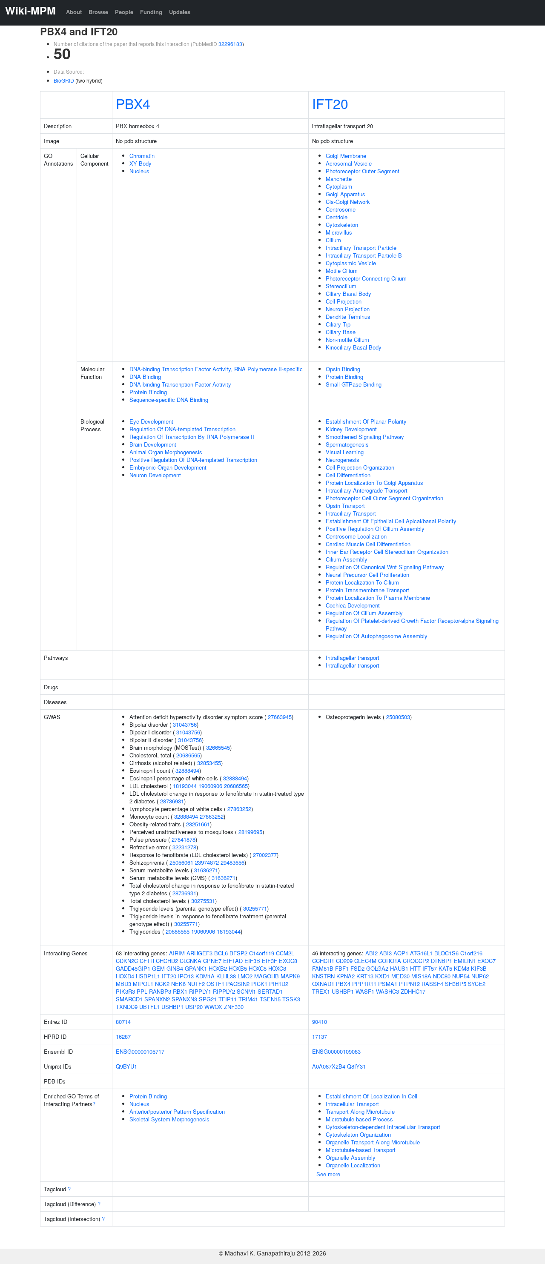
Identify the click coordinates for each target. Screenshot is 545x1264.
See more (328, 1174)
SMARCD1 (129, 999)
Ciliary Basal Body (348, 293)
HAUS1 (399, 968)
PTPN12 (409, 984)
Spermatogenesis (347, 444)
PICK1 (259, 984)
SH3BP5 (455, 984)
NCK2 (162, 984)
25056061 (181, 862)
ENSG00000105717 (140, 1051)
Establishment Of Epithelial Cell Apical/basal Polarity (391, 521)
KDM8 (461, 968)
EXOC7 (486, 961)
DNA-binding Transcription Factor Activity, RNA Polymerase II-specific (216, 369)
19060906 (210, 786)
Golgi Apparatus (345, 194)
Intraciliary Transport (351, 513)
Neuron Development (155, 475)
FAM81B (322, 968)
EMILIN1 (465, 961)
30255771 (255, 908)
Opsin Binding (343, 369)
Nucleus (139, 171)
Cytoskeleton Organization (358, 1134)
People (124, 12)
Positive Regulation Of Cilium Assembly (375, 529)
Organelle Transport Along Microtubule (373, 1142)
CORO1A (389, 961)
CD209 (344, 961)
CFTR (147, 961)
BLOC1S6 (446, 953)
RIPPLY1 (200, 991)
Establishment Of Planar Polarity (366, 421)
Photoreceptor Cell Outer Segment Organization (384, 498)
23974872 (207, 862)
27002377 (265, 855)
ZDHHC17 (413, 991)
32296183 (230, 43)
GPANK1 (196, 968)
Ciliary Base (341, 332)
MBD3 (123, 984)
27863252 (239, 809)
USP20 (194, 1007)
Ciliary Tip (338, 324)
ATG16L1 (421, 953)
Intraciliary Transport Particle (361, 248)
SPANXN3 (184, 999)
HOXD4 (125, 976)
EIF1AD (233, 961)
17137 (319, 1036)
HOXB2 (218, 968)
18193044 (185, 786)
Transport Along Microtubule (360, 1111)
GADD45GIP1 (133, 968)
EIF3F (269, 961)
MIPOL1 (143, 984)
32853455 (209, 763)
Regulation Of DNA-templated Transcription (182, 429)
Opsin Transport (345, 506)
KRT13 (364, 976)
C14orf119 (261, 953)
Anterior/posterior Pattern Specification (177, 1111)
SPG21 (208, 999)
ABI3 (385, 953)
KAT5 (445, 968)
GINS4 (174, 968)
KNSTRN (323, 976)
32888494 (187, 770)
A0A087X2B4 (328, 1066)
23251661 (198, 824)
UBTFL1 (149, 1007)
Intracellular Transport (352, 1104)
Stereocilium (341, 286)
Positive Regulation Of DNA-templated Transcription (193, 460)
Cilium (333, 240)
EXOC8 (288, 961)
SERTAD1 (270, 991)
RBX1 (180, 991)
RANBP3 (160, 991)
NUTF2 (196, 984)
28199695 (250, 832)
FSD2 (357, 968)
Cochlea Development (353, 605)
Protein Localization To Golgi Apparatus (374, 483)
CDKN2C (127, 961)
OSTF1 (215, 984)
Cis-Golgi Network (348, 202)
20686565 (188, 755)
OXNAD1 (323, 984)
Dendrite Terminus (348, 316)
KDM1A (205, 976)
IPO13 (186, 976)
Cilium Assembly (346, 559)
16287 (123, 1036)
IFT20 (330, 103)
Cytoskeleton (342, 225)
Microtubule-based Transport (361, 1150)
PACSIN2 (238, 984)
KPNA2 (345, 976)
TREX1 (321, 991)
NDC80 (441, 976)
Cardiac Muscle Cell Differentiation (368, 544)
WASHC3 (387, 991)
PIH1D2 (278, 984)
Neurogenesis (342, 460)
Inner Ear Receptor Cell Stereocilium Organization (387, 551)
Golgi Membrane (346, 156)
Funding (151, 12)
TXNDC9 (127, 1007)
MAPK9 (290, 976)
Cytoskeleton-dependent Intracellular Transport (383, 1127)
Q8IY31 (356, 1066)
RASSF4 (432, 984)
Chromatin (142, 156)
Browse (98, 12)
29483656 (232, 862)
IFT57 (429, 968)
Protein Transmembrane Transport (367, 590)
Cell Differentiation (348, 475)
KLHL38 (226, 976)
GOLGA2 (377, 968)
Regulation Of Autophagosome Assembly (376, 636)
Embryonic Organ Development (168, 467)
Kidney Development (351, 429)
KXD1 (382, 976)
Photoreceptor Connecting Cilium (366, 278)
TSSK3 (291, 999)
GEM (158, 968)
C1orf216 (471, 953)
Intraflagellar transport (352, 657)
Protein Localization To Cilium (362, 582)
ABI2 (371, 953)
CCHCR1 (323, 961)
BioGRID (64, 80)
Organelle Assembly (351, 1157)
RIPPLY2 (224, 991)
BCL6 (221, 953)
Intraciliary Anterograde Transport (366, 490)
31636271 (206, 870)
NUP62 (480, 976)
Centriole (336, 217)
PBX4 (133, 103)
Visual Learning (345, 452)
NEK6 (178, 984)
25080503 (398, 717)
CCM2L (285, 953)
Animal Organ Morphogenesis (165, 452)
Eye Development (151, 421)
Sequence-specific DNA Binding (168, 400)
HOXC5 (258, 968)
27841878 (183, 839)
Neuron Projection (348, 309)
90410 (319, 1022)
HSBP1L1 (148, 976)
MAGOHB (266, 976)
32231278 (184, 847)
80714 (123, 1022)
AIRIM (177, 953)
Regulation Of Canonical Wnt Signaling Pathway (385, 567)
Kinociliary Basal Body (354, 347)
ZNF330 (234, 1007)
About (74, 12)
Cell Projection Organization (360, 467)
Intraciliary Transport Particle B (364, 255)
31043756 (185, 724)
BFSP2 (238, 953)
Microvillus (339, 232)
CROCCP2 (416, 961)
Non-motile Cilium (347, 339)
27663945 (280, 717)
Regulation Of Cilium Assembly (364, 613)
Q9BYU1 (126, 1066)
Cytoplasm (339, 186)
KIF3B (479, 968)
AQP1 (400, 953)
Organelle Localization (353, 1165)
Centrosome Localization (356, 536)
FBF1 (342, 968)
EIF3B (252, 961)
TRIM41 (248, 999)
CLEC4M (365, 961)
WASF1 (365, 991)
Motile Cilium (342, 271)
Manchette (339, 179)
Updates (179, 12)
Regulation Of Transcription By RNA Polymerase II (191, 437)
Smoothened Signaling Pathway (365, 437)
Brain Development (152, 444)
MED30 (400, 976)
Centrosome (341, 209)
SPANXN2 (157, 999)
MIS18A (421, 976)
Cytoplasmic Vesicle (351, 263)
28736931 (172, 801)
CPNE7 (212, 961)
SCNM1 (246, 991)
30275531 (203, 901)
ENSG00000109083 (336, 1051)
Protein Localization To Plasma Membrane (378, 597)
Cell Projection (343, 301)
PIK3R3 (125, 991)
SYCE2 (476, 984)
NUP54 (461, 976)
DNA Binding (145, 377)
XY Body (140, 163)
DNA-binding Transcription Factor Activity (180, 384)
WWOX (213, 1007)
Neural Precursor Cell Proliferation (367, 574)
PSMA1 (387, 984)
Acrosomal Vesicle (349, 163)
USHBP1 (172, 1007)
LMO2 (245, 976)
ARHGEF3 (199, 953)
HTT (415, 968)
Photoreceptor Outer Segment (362, 171)
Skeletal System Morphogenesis (169, 1119)
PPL (142, 991)
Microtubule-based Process (359, 1119)
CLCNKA (190, 961)
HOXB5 (238, 968)
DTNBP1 (441, 961)
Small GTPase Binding (354, 384)
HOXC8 (277, 968)
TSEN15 (270, 999)
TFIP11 (227, 999)
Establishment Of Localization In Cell (371, 1096)
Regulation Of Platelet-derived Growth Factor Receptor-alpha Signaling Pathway (412, 624)
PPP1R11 (364, 984)
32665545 (218, 747)
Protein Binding (148, 392)
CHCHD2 (167, 961)
